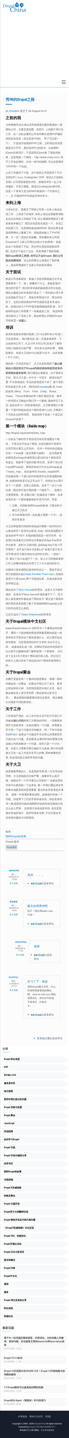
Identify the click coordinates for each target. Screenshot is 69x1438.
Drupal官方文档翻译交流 (16, 1211)
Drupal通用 (11, 847)
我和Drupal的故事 (16, 836)
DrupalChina (39, 1423)
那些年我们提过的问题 (15, 1099)
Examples (43, 386)
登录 (33, 883)
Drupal (32, 1426)
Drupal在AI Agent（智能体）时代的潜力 (25, 1400)
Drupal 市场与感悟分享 (15, 1155)
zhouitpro (14, 111)
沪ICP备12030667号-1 (46, 1426)
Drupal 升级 (9, 1147)
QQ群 (48, 1416)
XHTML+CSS (10, 1075)
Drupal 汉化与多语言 (14, 1252)
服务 (6, 1292)
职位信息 (8, 1308)
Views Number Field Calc (39, 574)
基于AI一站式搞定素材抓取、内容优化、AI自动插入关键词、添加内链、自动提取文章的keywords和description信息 (34, 1341)
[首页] (14, 7)
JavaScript (9, 1123)
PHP (6, 1067)
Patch (14, 734)
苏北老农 (13, 901)
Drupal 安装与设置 (13, 1107)
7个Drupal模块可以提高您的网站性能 (23, 1387)
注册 (39, 883)
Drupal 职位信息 (12, 1059)
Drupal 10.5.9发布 (13, 1358)
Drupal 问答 (9, 1268)
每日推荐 (8, 1091)
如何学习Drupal (11, 1139)
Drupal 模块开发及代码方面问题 (19, 1219)
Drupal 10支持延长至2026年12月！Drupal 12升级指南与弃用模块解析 (34, 1373)
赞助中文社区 (36, 1416)
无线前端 (8, 1179)
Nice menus (25, 589)
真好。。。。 (36, 874)
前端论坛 (8, 1316)
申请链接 (22, 1416)
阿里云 (28, 1430)
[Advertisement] (34, 51)
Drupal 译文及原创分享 (15, 1300)
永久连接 (13, 883)
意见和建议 (9, 1260)
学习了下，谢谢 (37, 981)
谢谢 (37, 946)
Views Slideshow (31, 614)
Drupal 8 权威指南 (12, 1187)
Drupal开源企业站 (13, 1244)
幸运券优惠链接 (47, 1430)
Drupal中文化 (10, 1276)
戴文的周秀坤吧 (37, 906)
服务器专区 (9, 1083)
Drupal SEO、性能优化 (15, 1236)
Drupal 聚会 (9, 1115)
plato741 (13, 977)
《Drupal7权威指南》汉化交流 (19, 1227)
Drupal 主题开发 (12, 1203)
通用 (6, 1284)
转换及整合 (9, 1195)
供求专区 (8, 1163)
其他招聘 (8, 1131)
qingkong (14, 870)
